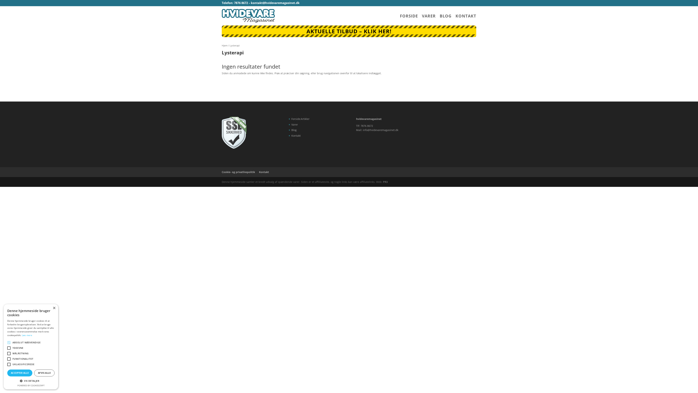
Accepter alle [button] (20, 372)
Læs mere (27, 335)
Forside (409, 17)
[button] (31, 381)
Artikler (305, 119)
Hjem (225, 45)
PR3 (385, 182)
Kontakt (466, 17)
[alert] (31, 346)
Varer (429, 17)
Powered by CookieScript (31, 385)
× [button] (54, 308)
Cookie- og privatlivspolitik (238, 172)
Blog (446, 17)
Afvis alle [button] (44, 372)
